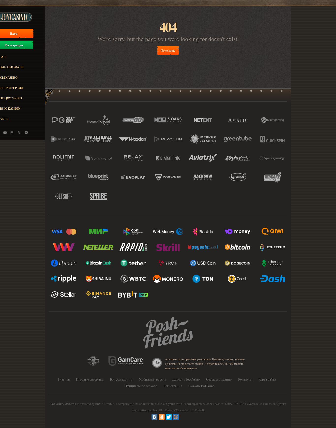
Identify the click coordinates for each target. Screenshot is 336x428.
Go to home (168, 50)
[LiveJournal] (183, 417)
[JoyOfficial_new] (19, 132)
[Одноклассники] (162, 417)
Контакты (245, 379)
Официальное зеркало (140, 386)
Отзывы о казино (219, 379)
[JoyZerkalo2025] (26, 132)
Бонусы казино (121, 379)
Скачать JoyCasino (201, 386)
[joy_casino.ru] (12, 132)
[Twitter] (169, 417)
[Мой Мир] (176, 417)
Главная (64, 379)
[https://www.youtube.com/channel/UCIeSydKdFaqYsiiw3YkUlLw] (4, 132)
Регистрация (173, 386)
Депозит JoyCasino (186, 379)
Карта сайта (267, 379)
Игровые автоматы (90, 379)
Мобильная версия (152, 379)
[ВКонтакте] (154, 417)
